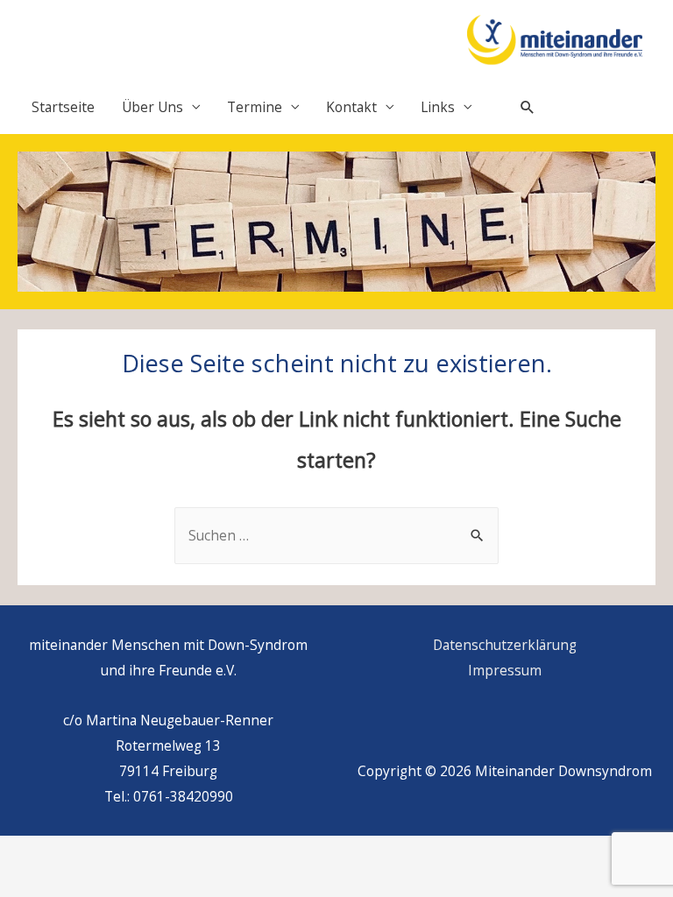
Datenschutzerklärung (505, 644)
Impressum (505, 670)
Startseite (63, 107)
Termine (254, 107)
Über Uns (152, 107)
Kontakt (351, 107)
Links (438, 107)
